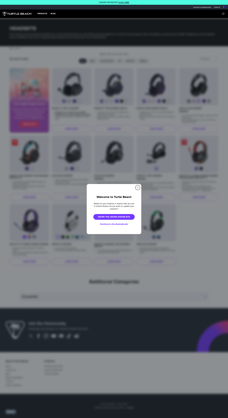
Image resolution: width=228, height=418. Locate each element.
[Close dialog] (137, 187)
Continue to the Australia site (114, 224)
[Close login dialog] (136, 264)
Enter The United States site (114, 217)
